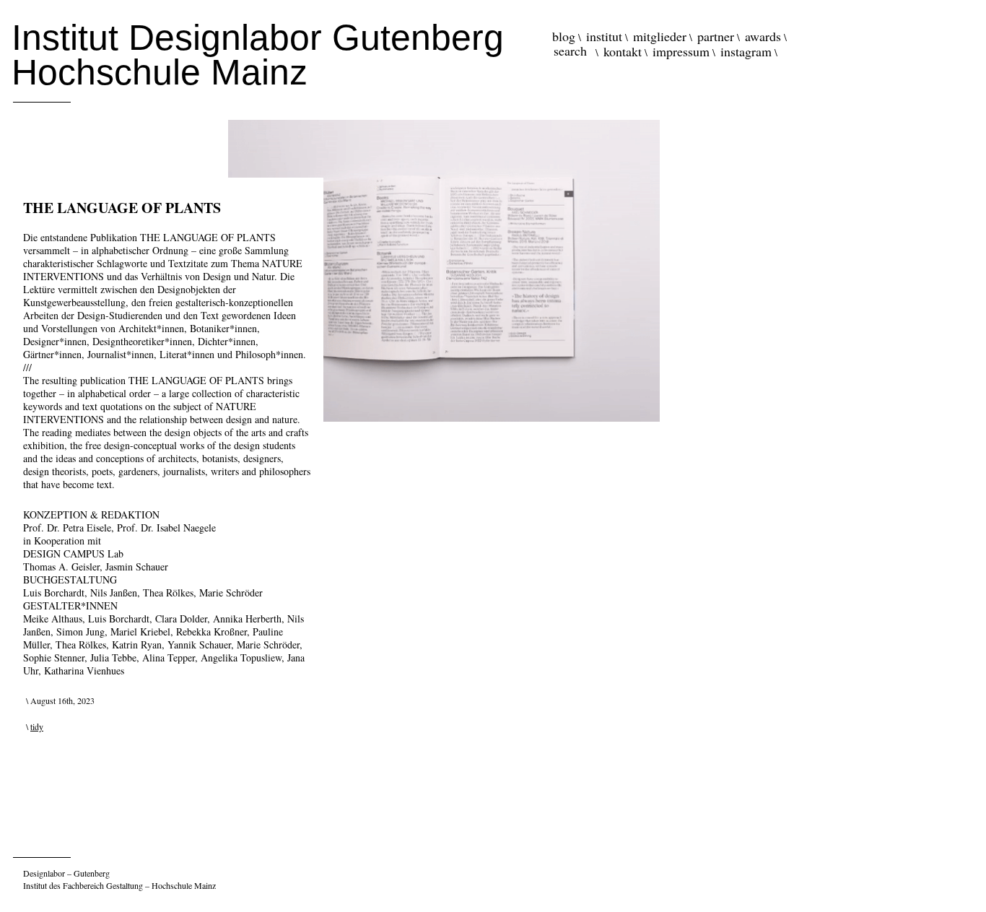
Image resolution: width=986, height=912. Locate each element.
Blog (563, 36)
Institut (604, 36)
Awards (763, 36)
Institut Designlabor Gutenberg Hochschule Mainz (258, 55)
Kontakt (622, 51)
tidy (36, 726)
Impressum (681, 51)
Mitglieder (659, 36)
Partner (715, 36)
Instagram (746, 51)
